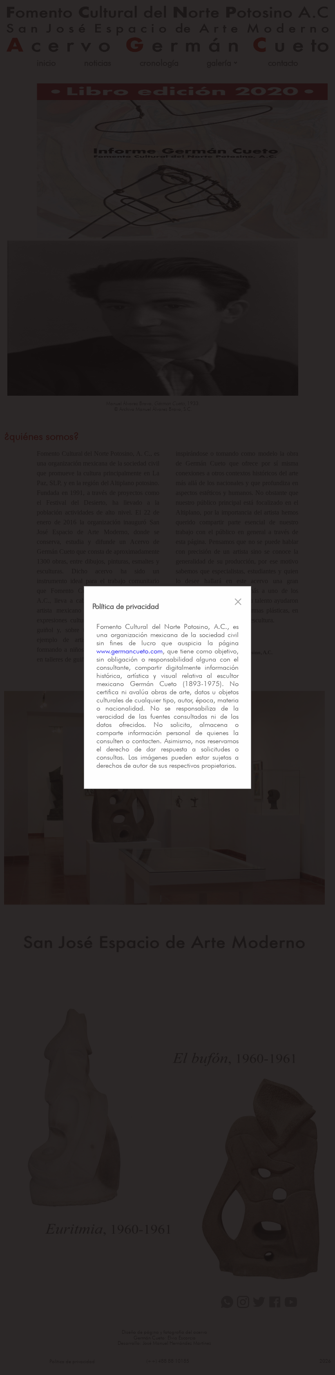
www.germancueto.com (129, 651)
